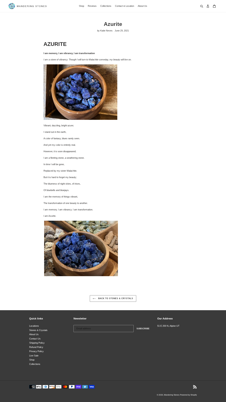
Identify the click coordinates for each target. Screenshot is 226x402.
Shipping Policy (37, 342)
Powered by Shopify (188, 395)
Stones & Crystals (38, 330)
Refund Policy (36, 347)
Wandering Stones (171, 395)
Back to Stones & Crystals (115, 298)
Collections (34, 364)
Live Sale (33, 355)
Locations (34, 326)
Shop (31, 359)
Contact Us (35, 338)
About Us (34, 334)
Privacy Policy (36, 351)
